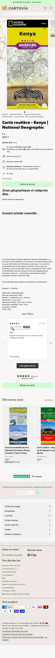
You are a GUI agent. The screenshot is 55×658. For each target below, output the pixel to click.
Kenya (4, 199)
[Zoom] (44, 105)
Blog (3, 578)
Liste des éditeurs (8, 588)
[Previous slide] (4, 343)
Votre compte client (9, 572)
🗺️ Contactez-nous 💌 (10, 569)
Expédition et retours (9, 581)
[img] (14, 323)
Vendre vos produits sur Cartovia (13, 584)
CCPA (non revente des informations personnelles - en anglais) (24, 638)
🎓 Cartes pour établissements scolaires (16, 594)
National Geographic (16, 199)
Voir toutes (48, 400)
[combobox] (27, 14)
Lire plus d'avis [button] (27, 365)
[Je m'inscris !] (37, 492)
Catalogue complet (8, 591)
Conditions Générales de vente (15, 631)
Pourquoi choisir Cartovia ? (11, 565)
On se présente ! (7, 575)
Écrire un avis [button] (27, 385)
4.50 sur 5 (34, 376)
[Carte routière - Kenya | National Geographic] (27, 229)
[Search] (51, 14)
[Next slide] (51, 343)
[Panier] (45, 8)
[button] (7, 143)
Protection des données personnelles (17, 634)
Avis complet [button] (14, 356)
